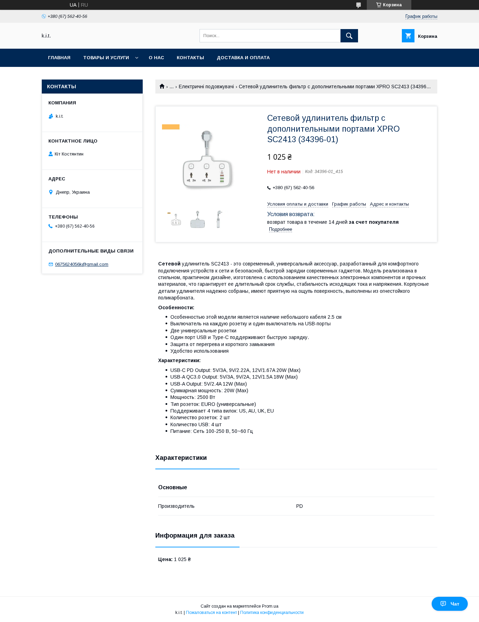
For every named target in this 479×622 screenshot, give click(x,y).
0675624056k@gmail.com (81, 264)
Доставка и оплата (243, 57)
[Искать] (349, 35)
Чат (455, 604)
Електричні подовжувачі (206, 86)
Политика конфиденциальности (272, 612)
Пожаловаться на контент (211, 612)
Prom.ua (270, 606)
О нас (156, 57)
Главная (59, 57)
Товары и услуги (106, 57)
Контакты (190, 57)
